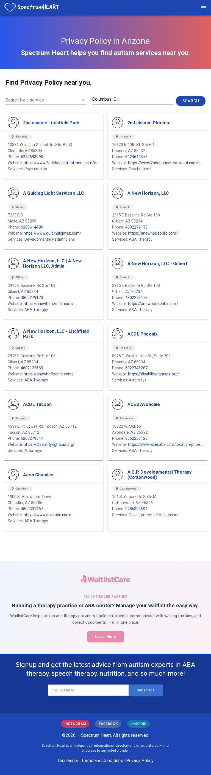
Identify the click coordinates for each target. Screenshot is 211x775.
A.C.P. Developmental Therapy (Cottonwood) (159, 474)
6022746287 (136, 368)
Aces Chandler (38, 474)
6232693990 (32, 157)
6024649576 (136, 157)
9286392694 (136, 509)
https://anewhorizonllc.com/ (153, 233)
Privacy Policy (140, 760)
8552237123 (136, 438)
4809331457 (32, 509)
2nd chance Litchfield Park (51, 122)
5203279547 (32, 438)
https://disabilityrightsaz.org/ (153, 374)
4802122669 (32, 368)
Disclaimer (68, 760)
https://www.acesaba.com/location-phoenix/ (167, 444)
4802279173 (136, 227)
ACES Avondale (143, 404)
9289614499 (32, 227)
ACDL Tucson (37, 404)
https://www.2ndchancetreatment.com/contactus (68, 163)
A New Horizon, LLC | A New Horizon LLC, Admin (52, 263)
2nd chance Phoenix (148, 122)
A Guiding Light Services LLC (53, 193)
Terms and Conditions (102, 760)
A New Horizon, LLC (148, 193)
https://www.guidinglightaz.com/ (52, 233)
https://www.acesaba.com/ (47, 515)
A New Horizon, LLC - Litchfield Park (56, 334)
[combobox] (45, 100)
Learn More (105, 636)
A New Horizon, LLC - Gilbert (157, 263)
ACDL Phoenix (142, 334)
